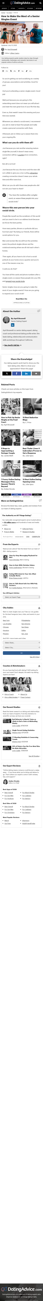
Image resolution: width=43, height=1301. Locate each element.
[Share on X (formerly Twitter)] (6, 373)
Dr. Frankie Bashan (15, 588)
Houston (6, 630)
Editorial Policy (27, 529)
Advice (4, 8)
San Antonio (26, 624)
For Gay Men (8, 795)
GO (21, 653)
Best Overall (8, 792)
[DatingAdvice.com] (22, 3)
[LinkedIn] (12, 325)
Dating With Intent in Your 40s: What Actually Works (22, 575)
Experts (21, 8)
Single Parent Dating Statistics (23, 730)
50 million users (10, 522)
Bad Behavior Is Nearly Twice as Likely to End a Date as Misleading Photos (24, 721)
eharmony (25, 820)
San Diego (25, 627)
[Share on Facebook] (16, 373)
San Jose (25, 634)
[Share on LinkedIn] (26, 373)
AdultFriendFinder (28, 823)
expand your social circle (15, 281)
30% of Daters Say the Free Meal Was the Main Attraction (26, 747)
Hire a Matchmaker (11, 697)
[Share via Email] (36, 373)
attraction (34, 173)
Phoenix (6, 634)
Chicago (6, 627)
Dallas (24, 630)
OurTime (7, 823)
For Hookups (9, 798)
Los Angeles (7, 624)
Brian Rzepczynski (15, 578)
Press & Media (9, 532)
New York (6, 620)
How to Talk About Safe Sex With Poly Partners (23, 584)
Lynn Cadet (16, 725)
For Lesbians (26, 795)
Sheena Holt (16, 732)
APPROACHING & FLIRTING (21, 302)
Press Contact (25, 697)
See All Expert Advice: (11, 593)
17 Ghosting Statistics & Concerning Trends (25, 738)
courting (21, 155)
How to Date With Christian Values (22, 565)
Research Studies (28, 532)
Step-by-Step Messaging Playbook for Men (23, 556)
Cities (13, 8)
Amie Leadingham (15, 567)
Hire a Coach (9, 694)
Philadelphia (26, 620)
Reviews (39, 8)
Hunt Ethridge (14, 559)
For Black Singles (28, 792)
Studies (30, 8)
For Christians (9, 812)
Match (6, 820)
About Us (7, 529)
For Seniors (26, 798)
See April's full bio (11, 345)
